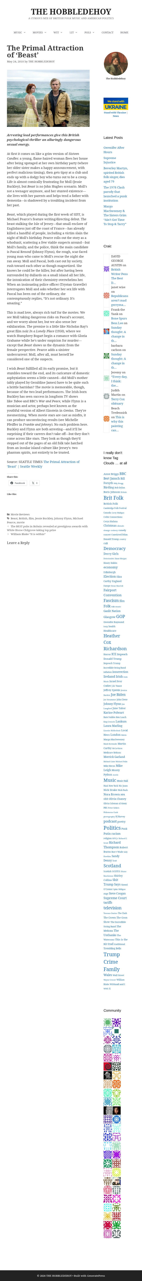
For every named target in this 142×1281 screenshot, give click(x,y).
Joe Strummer (110, 699)
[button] (25, 32)
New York (113, 785)
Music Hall (122, 780)
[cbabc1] (108, 1163)
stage (106, 893)
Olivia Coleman (111, 803)
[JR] (108, 1154)
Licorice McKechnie (112, 730)
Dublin (114, 563)
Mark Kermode (110, 743)
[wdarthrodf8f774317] (108, 1234)
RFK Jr (115, 838)
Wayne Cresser (110, 980)
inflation (108, 672)
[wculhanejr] (116, 1163)
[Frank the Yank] (108, 1092)
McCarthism (117, 748)
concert (107, 534)
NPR (123, 794)
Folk (107, 606)
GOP (120, 616)
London (115, 735)
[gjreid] (108, 1110)
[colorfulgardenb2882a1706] (108, 1101)
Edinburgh (110, 572)
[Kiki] (116, 1181)
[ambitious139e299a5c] (116, 1057)
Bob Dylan (120, 487)
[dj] (108, 1216)
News (116, 116)
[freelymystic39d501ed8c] (108, 1189)
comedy (122, 530)
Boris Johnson (112, 492)
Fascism (111, 600)
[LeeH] (116, 1137)
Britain (124, 492)
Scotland (112, 866)
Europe (107, 585)
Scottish (108, 871)
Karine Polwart (114, 712)
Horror (107, 654)
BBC (122, 473)
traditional (119, 944)
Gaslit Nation (112, 611)
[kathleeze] (108, 1225)
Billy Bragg (118, 483)
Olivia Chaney (117, 798)
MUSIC (18, 32)
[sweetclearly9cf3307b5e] (108, 1207)
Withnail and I (117, 984)
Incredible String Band (115, 667)
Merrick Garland (114, 757)
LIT (72, 32)
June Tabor (119, 708)
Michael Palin (121, 761)
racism (116, 834)
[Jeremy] (116, 1145)
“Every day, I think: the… (119, 381)
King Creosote (109, 722)
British (23, 518)
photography (109, 816)
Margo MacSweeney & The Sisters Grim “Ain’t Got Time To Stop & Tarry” (115, 215)
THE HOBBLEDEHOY (71, 11)
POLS (88, 32)
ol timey (123, 803)
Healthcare (110, 630)
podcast (110, 821)
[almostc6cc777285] (116, 1207)
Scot (115, 860)
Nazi (106, 785)
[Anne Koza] (108, 1128)
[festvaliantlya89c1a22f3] (108, 1137)
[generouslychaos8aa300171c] (116, 1216)
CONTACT (107, 32)
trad (110, 944)
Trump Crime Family (112, 961)
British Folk (111, 503)
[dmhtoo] (116, 1022)
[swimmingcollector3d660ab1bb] (116, 1128)
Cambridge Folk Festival (115, 508)
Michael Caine (109, 761)
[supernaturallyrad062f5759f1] (116, 1154)
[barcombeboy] (108, 1066)
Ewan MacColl (117, 586)
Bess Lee (117, 323)
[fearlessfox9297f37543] (116, 1119)
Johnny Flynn (63, 518)
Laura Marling (113, 726)
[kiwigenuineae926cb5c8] (108, 1172)
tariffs (108, 902)
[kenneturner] (108, 1075)
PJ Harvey (120, 816)
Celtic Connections (113, 517)
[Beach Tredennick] (116, 1084)
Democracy (115, 548)
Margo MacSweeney (114, 739)
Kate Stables (109, 717)
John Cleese (122, 699)
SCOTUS (116, 871)
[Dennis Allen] (116, 1031)
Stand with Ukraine (115, 112)
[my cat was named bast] (108, 1119)
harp (106, 626)
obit (106, 798)
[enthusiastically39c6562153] (108, 1048)
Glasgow (110, 617)
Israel (112, 681)
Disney (107, 563)
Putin (107, 834)
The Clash (122, 913)
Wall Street (118, 975)
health (112, 626)
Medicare (108, 752)
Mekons (117, 752)
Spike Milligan (119, 889)
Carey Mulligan (118, 513)
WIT (56, 32)
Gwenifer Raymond (114, 622)
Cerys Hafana (111, 521)
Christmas (110, 525)
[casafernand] (108, 1084)
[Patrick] (116, 1048)
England (117, 581)
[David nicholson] (116, 1066)
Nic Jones (123, 786)
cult (106, 543)
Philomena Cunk (111, 812)
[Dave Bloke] (108, 1198)
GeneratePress (96, 1275)
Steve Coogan (117, 893)
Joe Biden (118, 694)
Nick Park (123, 790)
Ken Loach (121, 717)
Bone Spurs (119, 318)
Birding (109, 487)
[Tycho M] (108, 1181)
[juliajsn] (108, 1031)
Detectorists (109, 558)
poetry (121, 821)
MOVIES (38, 32)
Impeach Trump (112, 663)
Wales (108, 975)
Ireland (109, 676)
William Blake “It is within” (28, 534)
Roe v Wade (117, 851)
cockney (114, 530)
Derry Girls (111, 554)
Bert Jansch (112, 478)
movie (21, 522)
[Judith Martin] (116, 1189)
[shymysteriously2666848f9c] (116, 1234)
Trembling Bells (112, 948)
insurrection (120, 672)
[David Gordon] (108, 1040)
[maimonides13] (116, 1075)
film (31, 518)
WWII (106, 988)
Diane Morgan (120, 558)
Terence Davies (110, 913)
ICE (114, 654)
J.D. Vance (117, 685)
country (122, 539)
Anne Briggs (111, 474)
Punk (124, 828)
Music (110, 780)
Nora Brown (112, 794)
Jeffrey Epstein (112, 690)
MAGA (123, 735)
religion (108, 838)
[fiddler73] (116, 1110)
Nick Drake (110, 790)
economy (111, 567)
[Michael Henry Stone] (116, 1198)
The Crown (110, 917)
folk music (116, 606)
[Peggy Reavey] (108, 1022)
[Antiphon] (116, 1092)
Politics (112, 827)
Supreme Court (115, 898)
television (113, 908)
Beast (14, 518)
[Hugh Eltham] (116, 1225)
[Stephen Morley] (108, 1057)
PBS (105, 807)
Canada (107, 512)
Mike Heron (109, 765)
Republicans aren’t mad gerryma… (119, 300)
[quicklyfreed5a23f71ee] (116, 1172)
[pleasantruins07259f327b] (116, 1040)
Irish (119, 676)
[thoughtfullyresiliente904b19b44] (108, 1145)
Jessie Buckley (44, 518)
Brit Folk (113, 497)
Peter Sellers (113, 807)
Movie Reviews (20, 514)
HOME (124, 32)
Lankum (121, 721)
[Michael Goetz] (116, 1101)
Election (110, 576)
